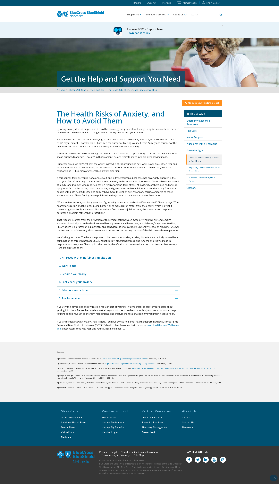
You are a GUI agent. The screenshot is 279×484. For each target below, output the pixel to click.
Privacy (103, 452)
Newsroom (188, 427)
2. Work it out (67, 265)
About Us (178, 14)
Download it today (138, 33)
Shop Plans (133, 14)
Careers (186, 417)
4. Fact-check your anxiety (75, 282)
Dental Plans (68, 427)
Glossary (191, 187)
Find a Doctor (108, 417)
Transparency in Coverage (115, 455)
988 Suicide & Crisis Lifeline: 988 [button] (203, 102)
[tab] (118, 257)
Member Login (109, 432)
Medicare (66, 437)
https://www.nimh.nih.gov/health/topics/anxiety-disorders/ (125, 359)
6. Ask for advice (69, 298)
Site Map (139, 455)
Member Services (156, 14)
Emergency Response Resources (198, 122)
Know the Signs (97, 90)
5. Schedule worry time (73, 290)
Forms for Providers (152, 422)
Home (62, 90)
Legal (114, 452)
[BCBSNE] (82, 13)
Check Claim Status (152, 417)
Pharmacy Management (155, 427)
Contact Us (188, 422)
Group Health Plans (71, 417)
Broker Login (149, 432)
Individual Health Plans (73, 422)
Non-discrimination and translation (140, 452)
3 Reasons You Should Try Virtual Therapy (202, 179)
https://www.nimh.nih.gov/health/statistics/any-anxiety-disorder (130, 363)
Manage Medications (112, 422)
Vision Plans (67, 432)
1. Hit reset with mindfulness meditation (85, 257)
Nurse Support (194, 137)
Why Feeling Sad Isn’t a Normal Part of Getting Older (204, 169)
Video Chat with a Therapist (201, 143)
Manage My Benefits (112, 427)
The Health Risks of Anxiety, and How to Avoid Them (204, 159)
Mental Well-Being (77, 90)
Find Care (191, 130)
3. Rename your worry (72, 274)
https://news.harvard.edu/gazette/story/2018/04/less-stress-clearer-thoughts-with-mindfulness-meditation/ (173, 368)
